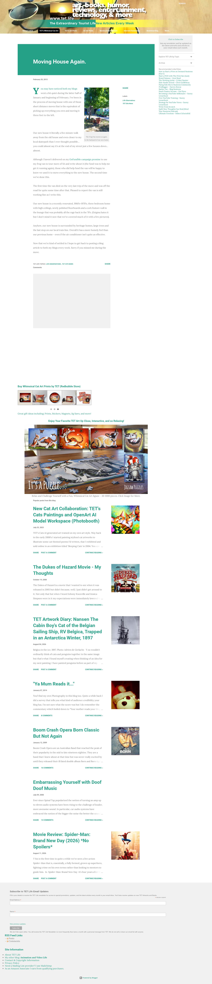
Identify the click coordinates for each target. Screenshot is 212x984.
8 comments (46, 716)
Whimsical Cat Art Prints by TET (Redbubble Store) (51, 386)
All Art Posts (88, 31)
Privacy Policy (12, 963)
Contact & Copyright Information (22, 960)
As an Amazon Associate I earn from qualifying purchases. (34, 968)
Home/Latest (28, 31)
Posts (11, 938)
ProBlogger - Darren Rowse (170, 87)
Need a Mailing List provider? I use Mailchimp (28, 965)
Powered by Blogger (90, 978)
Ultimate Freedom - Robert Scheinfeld (174, 113)
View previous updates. (18, 924)
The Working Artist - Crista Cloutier (173, 80)
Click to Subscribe (175, 39)
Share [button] (125, 88)
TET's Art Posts (71, 31)
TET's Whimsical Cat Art (48, 31)
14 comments (47, 820)
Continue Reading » (94, 553)
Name (12, 911)
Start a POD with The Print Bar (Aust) (174, 76)
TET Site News (128, 103)
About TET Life (12, 954)
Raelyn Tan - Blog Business (170, 89)
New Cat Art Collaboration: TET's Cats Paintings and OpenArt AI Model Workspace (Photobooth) (67, 515)
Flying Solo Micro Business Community (175, 85)
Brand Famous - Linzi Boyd (170, 78)
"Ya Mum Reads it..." (53, 684)
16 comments (47, 768)
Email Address (15, 900)
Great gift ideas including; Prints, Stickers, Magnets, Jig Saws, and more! (54, 413)
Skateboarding (152, 31)
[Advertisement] (71, 39)
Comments (14, 941)
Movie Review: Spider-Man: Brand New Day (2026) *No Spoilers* (61, 840)
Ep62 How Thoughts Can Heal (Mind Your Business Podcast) (174, 110)
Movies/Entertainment (108, 31)
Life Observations (129, 100)
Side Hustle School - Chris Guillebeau (174, 82)
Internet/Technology (132, 31)
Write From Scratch (167, 107)
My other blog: (26, 957)
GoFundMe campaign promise (84, 159)
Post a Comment (48, 553)
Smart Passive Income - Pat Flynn (172, 91)
